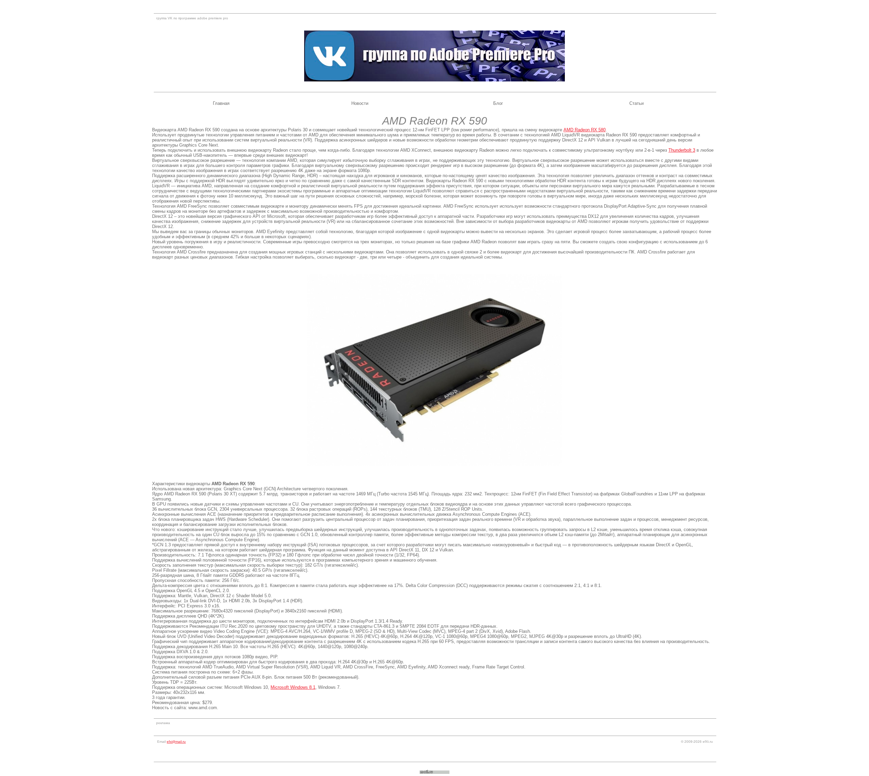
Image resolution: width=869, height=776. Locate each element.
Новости (359, 103)
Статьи (636, 103)
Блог (498, 103)
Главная (221, 103)
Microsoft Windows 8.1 (293, 687)
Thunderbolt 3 (681, 150)
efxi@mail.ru (176, 741)
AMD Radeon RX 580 (584, 129)
